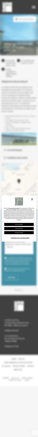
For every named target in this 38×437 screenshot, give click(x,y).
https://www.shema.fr (14, 208)
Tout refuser (19, 228)
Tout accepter (19, 224)
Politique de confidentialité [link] (20, 238)
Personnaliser (19, 232)
